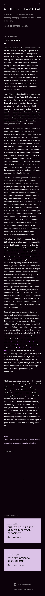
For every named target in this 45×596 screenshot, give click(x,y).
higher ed (36, 440)
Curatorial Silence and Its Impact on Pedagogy (20, 530)
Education (15, 26)
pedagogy (14, 443)
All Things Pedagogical (22, 9)
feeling (30, 440)
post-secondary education (27, 443)
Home (6, 26)
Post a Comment (18, 565)
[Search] (39, 3)
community (19, 440)
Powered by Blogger (24, 584)
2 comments (17, 537)
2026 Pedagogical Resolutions (19, 559)
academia (12, 440)
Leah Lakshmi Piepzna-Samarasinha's (21, 342)
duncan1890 (28, 589)
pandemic (7, 443)
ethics (25, 440)
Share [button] (6, 436)
